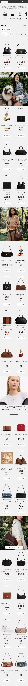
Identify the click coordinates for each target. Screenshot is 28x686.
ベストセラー (21, 108)
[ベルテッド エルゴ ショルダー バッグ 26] (7, 149)
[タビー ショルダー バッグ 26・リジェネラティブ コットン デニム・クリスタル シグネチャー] (21, 660)
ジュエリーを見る (14, 414)
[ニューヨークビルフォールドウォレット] (7, 182)
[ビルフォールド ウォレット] (21, 424)
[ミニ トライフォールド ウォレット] (21, 115)
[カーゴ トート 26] (7, 284)
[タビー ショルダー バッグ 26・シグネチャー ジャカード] (7, 660)
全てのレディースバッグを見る (14, 547)
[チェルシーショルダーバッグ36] (21, 284)
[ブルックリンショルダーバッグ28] (7, 47)
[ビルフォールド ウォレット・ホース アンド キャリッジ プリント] (7, 317)
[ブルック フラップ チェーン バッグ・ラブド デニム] (7, 491)
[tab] (4, 2)
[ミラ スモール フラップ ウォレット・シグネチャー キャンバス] (7, 593)
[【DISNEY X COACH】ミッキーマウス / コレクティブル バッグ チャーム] (21, 250)
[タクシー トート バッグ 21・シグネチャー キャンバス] (7, 559)
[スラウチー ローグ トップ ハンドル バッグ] (21, 149)
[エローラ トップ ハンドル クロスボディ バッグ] (21, 559)
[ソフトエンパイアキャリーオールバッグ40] (21, 317)
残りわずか (7, 108)
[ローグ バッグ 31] (21, 458)
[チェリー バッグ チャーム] (7, 115)
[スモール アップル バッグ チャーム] (21, 351)
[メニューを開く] (25, 1)
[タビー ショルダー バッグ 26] (21, 47)
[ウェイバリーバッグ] (21, 593)
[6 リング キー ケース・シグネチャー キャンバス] (7, 424)
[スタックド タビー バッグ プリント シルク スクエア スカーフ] (7, 458)
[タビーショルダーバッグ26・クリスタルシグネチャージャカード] (21, 626)
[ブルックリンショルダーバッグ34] (21, 182)
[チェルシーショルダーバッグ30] (21, 491)
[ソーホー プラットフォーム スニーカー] (7, 626)
